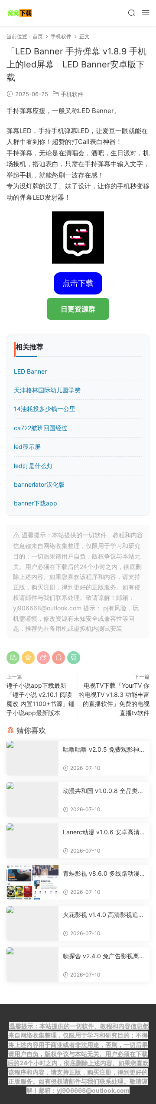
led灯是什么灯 (33, 465)
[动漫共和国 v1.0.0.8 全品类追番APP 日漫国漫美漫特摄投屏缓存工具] (32, 799)
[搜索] (131, 12)
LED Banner (30, 371)
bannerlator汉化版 (39, 484)
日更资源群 (78, 308)
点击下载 (78, 283)
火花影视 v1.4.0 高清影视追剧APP (103, 915)
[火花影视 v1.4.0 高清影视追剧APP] (32, 923)
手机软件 (72, 93)
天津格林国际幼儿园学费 (47, 390)
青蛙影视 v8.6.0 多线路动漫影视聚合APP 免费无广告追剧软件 (103, 874)
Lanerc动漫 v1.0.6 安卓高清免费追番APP (101, 832)
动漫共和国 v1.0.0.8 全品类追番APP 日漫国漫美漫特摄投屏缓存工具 (103, 791)
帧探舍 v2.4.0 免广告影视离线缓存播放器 (104, 956)
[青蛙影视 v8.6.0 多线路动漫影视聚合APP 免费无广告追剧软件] (32, 882)
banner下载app (35, 503)
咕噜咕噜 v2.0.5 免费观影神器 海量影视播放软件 (104, 750)
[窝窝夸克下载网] (19, 13)
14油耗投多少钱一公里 (44, 408)
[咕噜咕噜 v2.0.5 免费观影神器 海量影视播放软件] (32, 758)
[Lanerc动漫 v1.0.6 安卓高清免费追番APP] (32, 840)
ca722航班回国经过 (41, 428)
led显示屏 (27, 446)
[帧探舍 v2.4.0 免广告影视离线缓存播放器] (32, 964)
